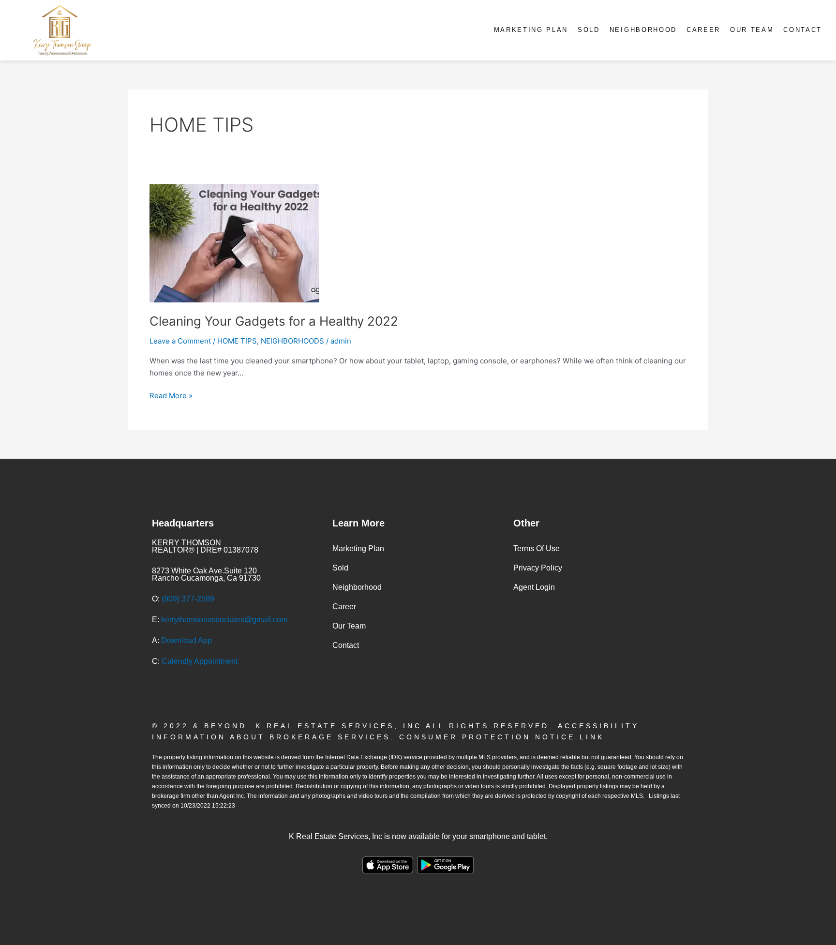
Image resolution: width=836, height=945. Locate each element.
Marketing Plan (531, 29)
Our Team (752, 29)
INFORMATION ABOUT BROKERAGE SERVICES (271, 737)
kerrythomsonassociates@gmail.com (224, 619)
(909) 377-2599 (188, 599)
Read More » (171, 395)
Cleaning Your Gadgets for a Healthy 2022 (273, 321)
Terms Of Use (536, 548)
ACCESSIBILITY (598, 726)
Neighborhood (643, 29)
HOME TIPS (237, 340)
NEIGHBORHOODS (292, 340)
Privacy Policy (537, 568)
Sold (589, 29)
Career (703, 29)
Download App (186, 640)
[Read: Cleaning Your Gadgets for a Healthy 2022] (234, 242)
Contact (802, 29)
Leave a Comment (180, 340)
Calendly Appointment (200, 661)
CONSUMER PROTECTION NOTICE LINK (501, 737)
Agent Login (534, 587)
